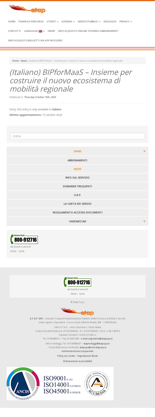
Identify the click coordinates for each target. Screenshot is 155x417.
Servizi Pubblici (88, 21)
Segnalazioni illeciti (87, 355)
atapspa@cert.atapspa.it (93, 347)
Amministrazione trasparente (77, 351)
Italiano (56, 109)
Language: (31, 31)
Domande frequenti (77, 186)
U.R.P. (77, 195)
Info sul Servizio (77, 177)
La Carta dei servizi (77, 203)
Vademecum (77, 221)
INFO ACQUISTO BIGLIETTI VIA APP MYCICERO (35, 40)
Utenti (52, 21)
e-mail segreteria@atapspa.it (96, 338)
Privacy (124, 21)
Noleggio (110, 21)
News (24, 60)
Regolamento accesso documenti (77, 212)
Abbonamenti (77, 160)
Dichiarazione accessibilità (77, 361)
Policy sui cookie (66, 355)
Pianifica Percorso (31, 21)
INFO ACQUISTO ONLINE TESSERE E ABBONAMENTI (88, 31)
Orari (51, 31)
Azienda (67, 21)
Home (12, 21)
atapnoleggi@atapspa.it (96, 343)
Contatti (14, 31)
